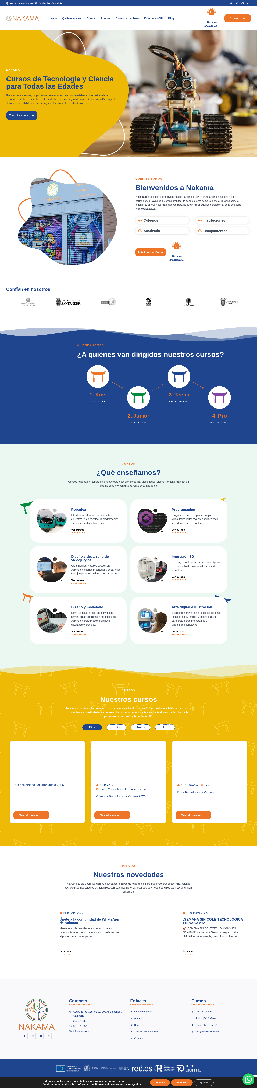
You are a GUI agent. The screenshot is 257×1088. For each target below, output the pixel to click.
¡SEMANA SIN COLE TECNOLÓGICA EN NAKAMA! (213, 921)
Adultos (105, 18)
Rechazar (181, 1082)
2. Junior (138, 416)
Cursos (91, 18)
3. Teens (179, 395)
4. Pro (219, 416)
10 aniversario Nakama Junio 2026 (39, 785)
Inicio (53, 18)
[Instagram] (236, 3)
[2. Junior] (138, 397)
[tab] (92, 727)
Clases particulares (127, 18)
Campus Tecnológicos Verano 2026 (121, 796)
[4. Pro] (219, 397)
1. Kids (98, 395)
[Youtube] (242, 3)
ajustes (136, 1084)
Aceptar (160, 1082)
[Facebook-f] (231, 3)
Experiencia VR (153, 18)
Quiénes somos (71, 18)
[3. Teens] (179, 376)
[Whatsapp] (248, 3)
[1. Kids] (98, 376)
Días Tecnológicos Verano (195, 792)
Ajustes (203, 1082)
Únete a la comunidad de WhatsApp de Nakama (89, 921)
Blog (171, 18)
